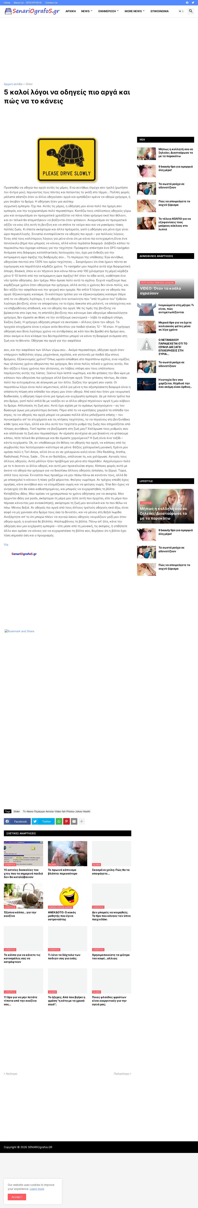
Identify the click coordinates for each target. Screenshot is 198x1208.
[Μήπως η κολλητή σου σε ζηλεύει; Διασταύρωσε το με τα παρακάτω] (146, 153)
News (85, 11)
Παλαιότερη (121, 1073)
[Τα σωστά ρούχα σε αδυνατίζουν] (146, 188)
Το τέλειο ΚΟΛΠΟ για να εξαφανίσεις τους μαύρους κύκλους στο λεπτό (175, 224)
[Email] (74, 821)
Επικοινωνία (160, 11)
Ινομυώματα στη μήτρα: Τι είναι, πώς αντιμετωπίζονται (176, 308)
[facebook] (187, 2)
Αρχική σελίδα (13, 84)
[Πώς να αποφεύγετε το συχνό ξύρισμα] (146, 206)
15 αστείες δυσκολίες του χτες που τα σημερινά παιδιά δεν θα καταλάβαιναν (23, 873)
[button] (181, 11)
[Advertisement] (99, 50)
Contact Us (51, 2)
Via (6, 544)
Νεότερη (11, 1073)
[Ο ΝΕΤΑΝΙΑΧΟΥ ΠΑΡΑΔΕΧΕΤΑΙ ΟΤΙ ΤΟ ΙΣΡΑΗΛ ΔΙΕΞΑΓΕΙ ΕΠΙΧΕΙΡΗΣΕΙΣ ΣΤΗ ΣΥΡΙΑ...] (146, 344)
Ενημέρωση (107, 11)
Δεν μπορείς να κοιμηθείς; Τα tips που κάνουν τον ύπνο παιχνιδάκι (111, 916)
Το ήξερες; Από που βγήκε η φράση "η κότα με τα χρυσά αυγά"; (66, 1000)
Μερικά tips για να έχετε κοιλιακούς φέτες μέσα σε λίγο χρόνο (175, 326)
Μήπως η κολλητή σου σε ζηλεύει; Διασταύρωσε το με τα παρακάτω (176, 152)
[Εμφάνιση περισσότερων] (81, 821)
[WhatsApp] (59, 821)
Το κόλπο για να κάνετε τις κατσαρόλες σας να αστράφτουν (22, 958)
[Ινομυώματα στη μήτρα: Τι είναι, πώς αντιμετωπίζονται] (146, 309)
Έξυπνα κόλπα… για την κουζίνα (20, 914)
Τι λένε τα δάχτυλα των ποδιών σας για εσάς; (64, 956)
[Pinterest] (66, 821)
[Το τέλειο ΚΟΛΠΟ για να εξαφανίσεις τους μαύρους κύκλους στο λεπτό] (146, 223)
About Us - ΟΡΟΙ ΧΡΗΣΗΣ (28, 2)
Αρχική (71, 11)
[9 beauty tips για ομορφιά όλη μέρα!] (146, 171)
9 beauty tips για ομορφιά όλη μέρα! (176, 168)
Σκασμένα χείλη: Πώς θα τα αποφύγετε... (111, 871)
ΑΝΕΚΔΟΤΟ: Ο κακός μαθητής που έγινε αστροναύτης (62, 916)
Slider (29, 84)
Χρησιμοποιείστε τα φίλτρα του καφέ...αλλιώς (111, 956)
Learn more (37, 1188)
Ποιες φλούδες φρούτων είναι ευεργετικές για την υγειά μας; (109, 1000)
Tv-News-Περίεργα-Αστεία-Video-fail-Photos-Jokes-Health (56, 811)
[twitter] (193, 2)
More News (133, 11)
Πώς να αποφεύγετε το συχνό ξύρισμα (174, 203)
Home (7, 2)
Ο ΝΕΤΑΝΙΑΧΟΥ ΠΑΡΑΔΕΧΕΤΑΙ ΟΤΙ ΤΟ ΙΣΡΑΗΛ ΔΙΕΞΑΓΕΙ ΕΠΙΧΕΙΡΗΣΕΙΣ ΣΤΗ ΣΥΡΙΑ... (173, 347)
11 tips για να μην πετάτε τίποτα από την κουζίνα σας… (20, 1000)
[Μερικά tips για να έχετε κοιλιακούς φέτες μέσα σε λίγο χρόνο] (146, 327)
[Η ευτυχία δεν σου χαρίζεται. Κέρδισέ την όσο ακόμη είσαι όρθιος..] (146, 384)
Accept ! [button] (17, 1197)
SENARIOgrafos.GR (40, 1147)
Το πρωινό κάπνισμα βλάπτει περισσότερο (62, 871)
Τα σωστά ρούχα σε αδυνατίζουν (171, 185)
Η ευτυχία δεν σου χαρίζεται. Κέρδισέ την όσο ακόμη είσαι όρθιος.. (175, 383)
